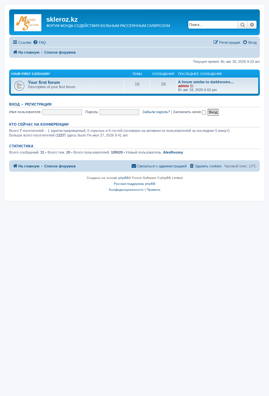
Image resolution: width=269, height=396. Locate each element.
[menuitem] (39, 42)
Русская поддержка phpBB (134, 184)
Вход (14, 104)
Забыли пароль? (156, 112)
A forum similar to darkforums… (206, 82)
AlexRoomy (173, 152)
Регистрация (38, 104)
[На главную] (28, 21)
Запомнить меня (187, 112)
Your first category (30, 74)
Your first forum (44, 82)
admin (183, 86)
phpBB (123, 178)
